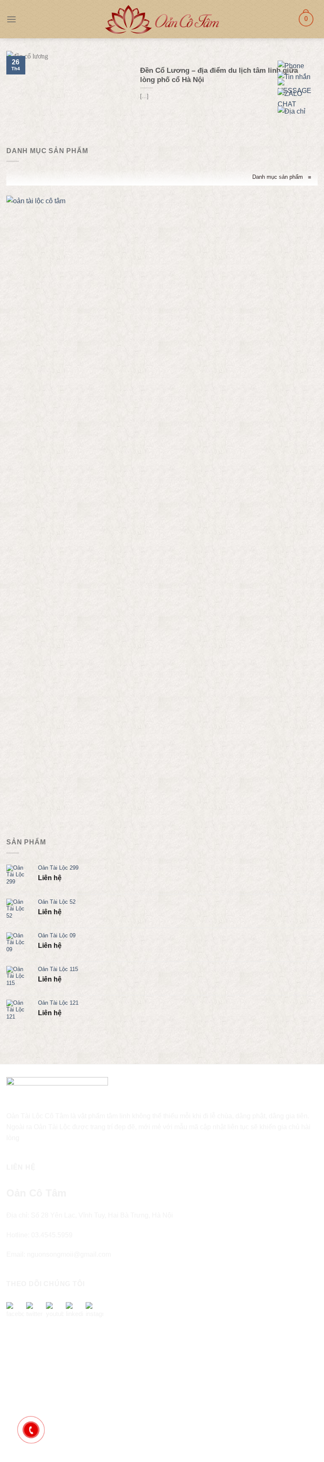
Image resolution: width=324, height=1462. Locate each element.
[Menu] (11, 19)
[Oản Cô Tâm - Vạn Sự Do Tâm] (162, 19)
